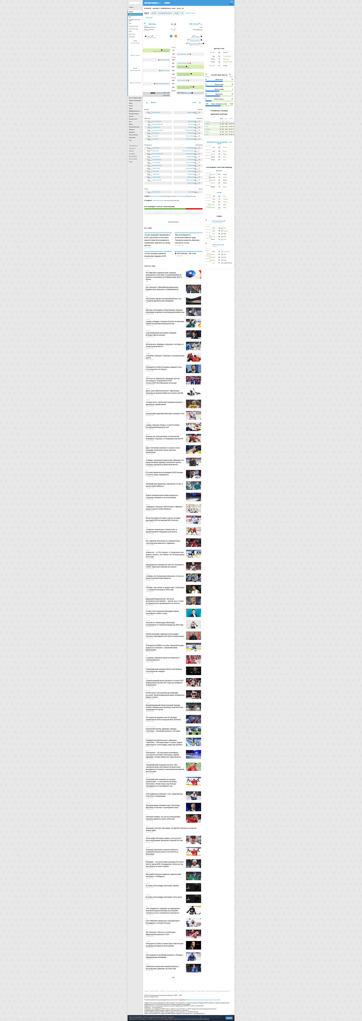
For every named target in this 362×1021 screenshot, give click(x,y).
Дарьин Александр (157, 51)
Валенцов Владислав (157, 124)
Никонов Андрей (191, 156)
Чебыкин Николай (181, 63)
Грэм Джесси (180, 75)
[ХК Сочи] (200, 24)
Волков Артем (191, 121)
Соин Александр (181, 196)
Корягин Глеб (180, 67)
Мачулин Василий (190, 136)
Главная (131, 7)
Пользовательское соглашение (187, 991)
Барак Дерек (155, 150)
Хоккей (131, 11)
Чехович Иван (155, 174)
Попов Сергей (191, 159)
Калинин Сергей (156, 168)
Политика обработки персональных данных (217, 991)
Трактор (137, 78)
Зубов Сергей (191, 192)
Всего (221, 118)
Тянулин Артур (186, 67)
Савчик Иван (166, 50)
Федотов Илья (186, 75)
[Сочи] (231, 75)
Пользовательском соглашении (211, 1017)
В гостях (231, 118)
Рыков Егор (155, 136)
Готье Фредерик (156, 162)
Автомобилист (131, 73)
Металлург (140, 73)
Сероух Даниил (181, 80)
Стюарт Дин (166, 70)
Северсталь (135, 63)
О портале (163, 991)
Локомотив (131, 63)
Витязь (152, 24)
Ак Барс (135, 73)
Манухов (197, 36)
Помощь (146, 991)
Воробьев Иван (156, 156)
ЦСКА (140, 63)
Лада (131, 46)
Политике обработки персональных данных (187, 1017)
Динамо (131, 58)
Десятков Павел (156, 192)
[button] (147, 13)
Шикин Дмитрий (159, 93)
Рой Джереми (155, 133)
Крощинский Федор (190, 130)
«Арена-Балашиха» (158, 200)
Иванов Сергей (187, 93)
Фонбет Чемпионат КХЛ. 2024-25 (168, 8)
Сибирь (140, 91)
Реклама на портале (172, 991)
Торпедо (137, 51)
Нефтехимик (133, 78)
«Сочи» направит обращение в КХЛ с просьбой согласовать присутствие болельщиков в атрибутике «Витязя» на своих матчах (157, 240)
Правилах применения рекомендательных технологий (203, 1000)
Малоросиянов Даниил (163, 83)
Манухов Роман (181, 66)
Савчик (149, 36)
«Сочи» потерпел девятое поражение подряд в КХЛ (155, 254)
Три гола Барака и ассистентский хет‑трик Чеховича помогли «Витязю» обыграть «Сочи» (187, 239)
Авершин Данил (191, 148)
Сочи (140, 46)
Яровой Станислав (156, 180)
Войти (231, 4)
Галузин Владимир (165, 51)
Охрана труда (200, 991)
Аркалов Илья (166, 60)
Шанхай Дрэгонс (140, 58)
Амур (140, 86)
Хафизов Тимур (191, 177)
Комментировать (173, 222)
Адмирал (135, 86)
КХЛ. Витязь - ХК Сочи (186, 253)
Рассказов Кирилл (181, 54)
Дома (226, 118)
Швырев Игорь (191, 183)
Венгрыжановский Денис (183, 73)
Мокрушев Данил (190, 139)
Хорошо (229, 1018)
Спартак (133, 51)
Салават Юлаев (135, 91)
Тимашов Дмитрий (190, 168)
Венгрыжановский (195, 40)
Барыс (131, 91)
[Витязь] (146, 24)
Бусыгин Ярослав (156, 121)
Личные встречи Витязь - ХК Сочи (219, 142)
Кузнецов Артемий (190, 153)
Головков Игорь (156, 127)
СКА (135, 46)
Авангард (131, 86)
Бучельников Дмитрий (157, 153)
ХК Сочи (193, 24)
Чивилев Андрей (156, 177)
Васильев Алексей (155, 196)
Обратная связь (154, 991)
